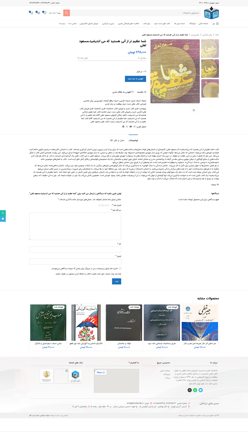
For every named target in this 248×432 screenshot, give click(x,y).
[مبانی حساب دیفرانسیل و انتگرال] (48, 322)
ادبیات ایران (136, 100)
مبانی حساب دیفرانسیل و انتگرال (48, 343)
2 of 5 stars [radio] (106, 205)
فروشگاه (167, 374)
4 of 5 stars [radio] (101, 205)
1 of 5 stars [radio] (108, 205)
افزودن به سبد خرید (135, 78)
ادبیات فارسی (124, 100)
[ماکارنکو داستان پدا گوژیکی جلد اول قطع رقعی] (86, 322)
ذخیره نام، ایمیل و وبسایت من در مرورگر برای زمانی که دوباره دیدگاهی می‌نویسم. (84, 268)
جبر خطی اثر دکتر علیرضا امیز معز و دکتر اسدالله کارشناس (200, 345)
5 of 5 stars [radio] (99, 205)
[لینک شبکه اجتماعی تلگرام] (123, 127)
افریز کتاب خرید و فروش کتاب (126, 108)
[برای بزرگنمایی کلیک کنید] (193, 110)
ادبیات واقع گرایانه (111, 100)
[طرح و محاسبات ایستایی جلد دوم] (162, 322)
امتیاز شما (116, 205)
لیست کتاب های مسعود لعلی (102, 121)
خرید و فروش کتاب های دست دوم (122, 112)
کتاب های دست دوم (131, 104)
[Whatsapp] (195, 390)
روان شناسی (207, 34)
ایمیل (118, 256)
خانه (217, 34)
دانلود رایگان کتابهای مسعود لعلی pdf (112, 115)
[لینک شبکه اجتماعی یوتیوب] (131, 127)
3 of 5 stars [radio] (104, 205)
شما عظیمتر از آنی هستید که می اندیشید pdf (108, 118)
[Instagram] (190, 390)
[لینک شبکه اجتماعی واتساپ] (127, 127)
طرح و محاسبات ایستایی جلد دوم (162, 343)
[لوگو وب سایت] (211, 12)
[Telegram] (201, 390)
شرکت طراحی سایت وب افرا (39, 415)
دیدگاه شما (116, 210)
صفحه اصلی (165, 370)
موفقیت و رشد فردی (113, 104)
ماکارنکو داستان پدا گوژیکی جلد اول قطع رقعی (86, 345)
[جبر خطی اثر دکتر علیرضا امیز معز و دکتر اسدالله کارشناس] (200, 322)
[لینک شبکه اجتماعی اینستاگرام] (134, 127)
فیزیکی (143, 104)
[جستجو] (66, 13)
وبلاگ (167, 378)
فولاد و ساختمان (124, 343)
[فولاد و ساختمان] (124, 322)
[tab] (133, 139)
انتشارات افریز (107, 108)
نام (119, 243)
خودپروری (195, 34)
